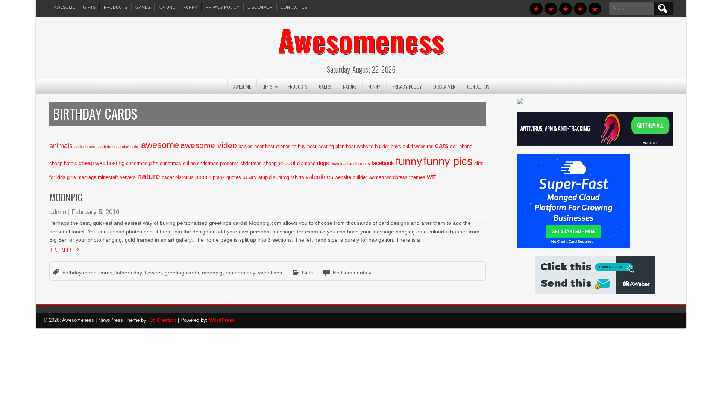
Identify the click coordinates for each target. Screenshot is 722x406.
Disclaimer (259, 7)
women (376, 177)
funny (409, 161)
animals (61, 146)
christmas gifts (142, 163)
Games (142, 7)
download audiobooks (350, 163)
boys (396, 146)
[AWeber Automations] (595, 292)
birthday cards (79, 273)
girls (71, 177)
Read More (61, 250)
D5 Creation (162, 320)
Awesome (64, 7)
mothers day (240, 273)
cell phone (461, 146)
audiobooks (129, 146)
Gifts (89, 7)
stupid (265, 177)
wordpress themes (405, 177)
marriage (86, 177)
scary (250, 176)
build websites (418, 146)
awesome (160, 145)
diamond (306, 163)
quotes (233, 177)
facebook (383, 163)
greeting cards (182, 273)
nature (148, 176)
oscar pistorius (178, 177)
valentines (319, 176)
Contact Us (294, 7)
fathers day (128, 273)
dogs (323, 163)
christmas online (178, 163)
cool (290, 162)
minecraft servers (117, 177)
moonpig (212, 273)
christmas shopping (261, 163)
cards (105, 273)
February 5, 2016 (95, 211)
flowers (153, 273)
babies (245, 146)
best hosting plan (325, 146)
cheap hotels (63, 163)
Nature (166, 7)
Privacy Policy (222, 7)
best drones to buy (285, 146)
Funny (190, 7)
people (203, 177)
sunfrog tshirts (288, 177)
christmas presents (218, 163)
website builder (351, 177)
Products (115, 7)
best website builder (367, 146)
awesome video (208, 145)
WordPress (222, 320)
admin (57, 211)
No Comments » (352, 273)
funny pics (448, 161)
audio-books (85, 146)
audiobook (107, 146)
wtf (431, 176)
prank (219, 177)
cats (442, 145)
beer (259, 146)
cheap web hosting (101, 163)
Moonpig (66, 197)
